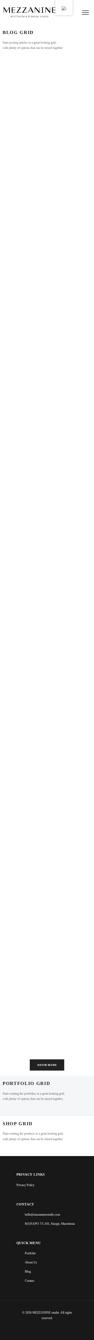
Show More (47, 1065)
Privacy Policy (25, 1185)
